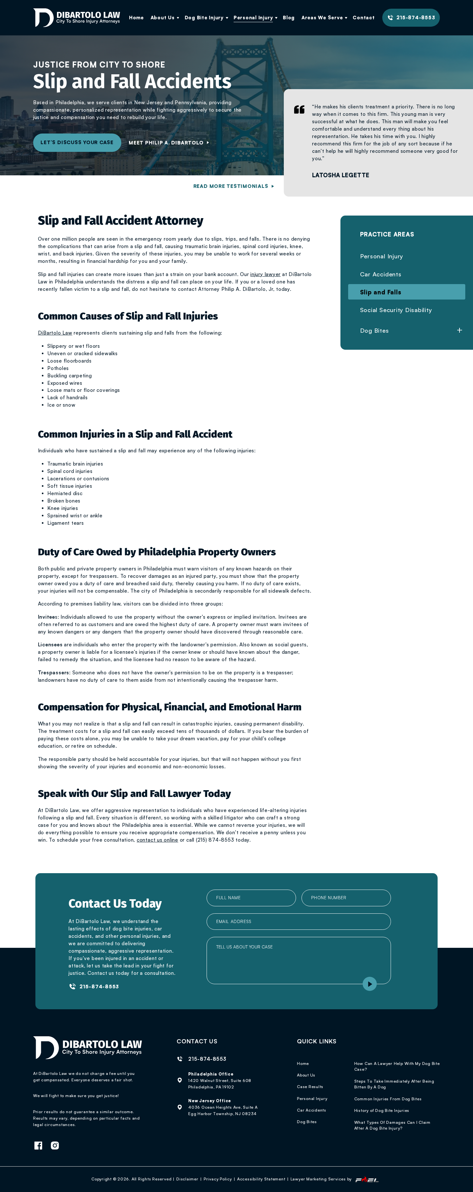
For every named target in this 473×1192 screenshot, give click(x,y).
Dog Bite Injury (204, 17)
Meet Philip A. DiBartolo (166, 143)
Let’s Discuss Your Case (77, 142)
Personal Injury (253, 17)
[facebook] (41, 1146)
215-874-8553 (415, 17)
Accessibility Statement (261, 1178)
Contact (364, 17)
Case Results (310, 1086)
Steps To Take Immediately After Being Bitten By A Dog (394, 1084)
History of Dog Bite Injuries (381, 1110)
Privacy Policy (218, 1178)
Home (136, 17)
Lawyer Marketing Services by (322, 1178)
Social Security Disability (396, 309)
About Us (163, 17)
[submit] (370, 984)
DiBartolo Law (55, 333)
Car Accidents (381, 274)
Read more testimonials (230, 186)
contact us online (157, 840)
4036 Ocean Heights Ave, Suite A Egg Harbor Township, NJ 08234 (223, 1110)
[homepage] (76, 17)
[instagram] (58, 1146)
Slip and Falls (380, 292)
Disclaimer (187, 1178)
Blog (289, 17)
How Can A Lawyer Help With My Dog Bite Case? (397, 1066)
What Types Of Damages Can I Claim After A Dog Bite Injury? (392, 1125)
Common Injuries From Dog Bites (388, 1098)
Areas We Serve (322, 17)
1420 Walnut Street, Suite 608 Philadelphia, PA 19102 (219, 1083)
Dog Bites (307, 1121)
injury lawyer (265, 274)
